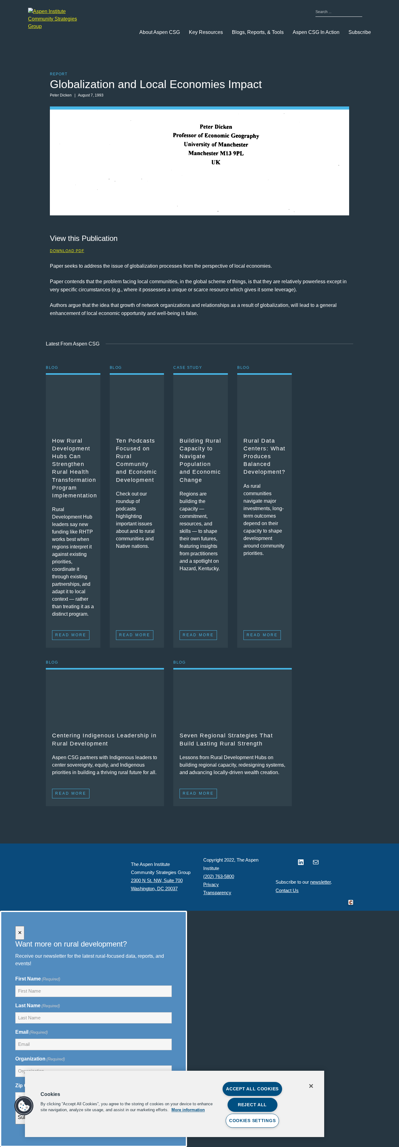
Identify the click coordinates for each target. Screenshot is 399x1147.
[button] (24, 1106)
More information (188, 1110)
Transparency (217, 892)
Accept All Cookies (252, 1088)
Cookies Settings (252, 1120)
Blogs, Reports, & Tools (258, 32)
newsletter (320, 882)
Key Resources (206, 32)
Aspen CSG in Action (316, 32)
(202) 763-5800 (218, 876)
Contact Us (287, 890)
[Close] (311, 1086)
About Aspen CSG (159, 32)
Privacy (211, 884)
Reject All (252, 1104)
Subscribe (360, 32)
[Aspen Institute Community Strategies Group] (59, 19)
